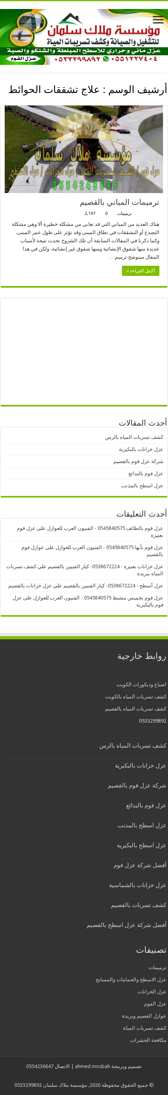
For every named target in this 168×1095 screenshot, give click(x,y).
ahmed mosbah (92, 1066)
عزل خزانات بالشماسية (137, 885)
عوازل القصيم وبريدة (144, 1016)
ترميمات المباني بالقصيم (119, 202)
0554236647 (40, 1066)
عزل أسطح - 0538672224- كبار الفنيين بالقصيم (113, 586)
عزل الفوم (155, 1004)
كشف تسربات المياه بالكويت (135, 697)
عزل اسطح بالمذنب (142, 485)
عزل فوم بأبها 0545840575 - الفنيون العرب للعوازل (109, 547)
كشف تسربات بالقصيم (138, 905)
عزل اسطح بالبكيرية (141, 845)
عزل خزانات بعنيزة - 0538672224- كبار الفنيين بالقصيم (105, 566)
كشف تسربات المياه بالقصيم (135, 709)
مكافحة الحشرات (148, 1040)
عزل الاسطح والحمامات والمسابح (131, 979)
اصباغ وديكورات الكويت (141, 684)
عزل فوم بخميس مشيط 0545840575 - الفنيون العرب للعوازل (98, 598)
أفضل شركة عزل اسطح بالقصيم (126, 925)
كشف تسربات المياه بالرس (134, 437)
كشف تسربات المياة (144, 1028)
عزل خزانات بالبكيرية (141, 449)
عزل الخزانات (152, 992)
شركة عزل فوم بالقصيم (138, 461)
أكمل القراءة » (141, 271)
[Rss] (90, 1076)
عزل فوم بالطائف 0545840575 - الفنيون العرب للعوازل (105, 528)
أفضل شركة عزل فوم (140, 865)
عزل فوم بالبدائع (146, 473)
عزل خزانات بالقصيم (30, 586)
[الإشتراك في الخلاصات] (3, 101)
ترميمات (124, 213)
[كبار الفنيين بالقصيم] (84, 35)
